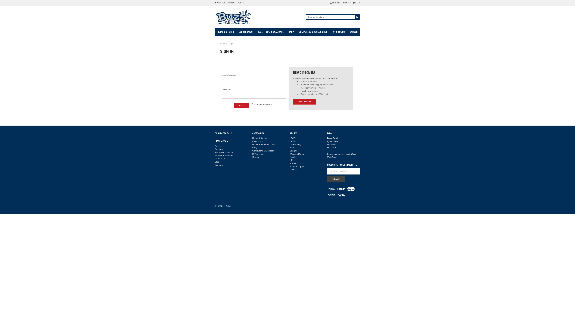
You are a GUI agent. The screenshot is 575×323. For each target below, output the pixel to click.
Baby (291, 32)
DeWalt (293, 141)
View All (293, 169)
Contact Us (220, 158)
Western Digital (297, 154)
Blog (217, 162)
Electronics (246, 32)
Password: (227, 89)
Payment (219, 149)
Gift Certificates (225, 3)
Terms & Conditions (224, 152)
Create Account (304, 101)
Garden (354, 32)
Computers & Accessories (313, 32)
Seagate (294, 151)
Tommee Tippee (297, 166)
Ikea (292, 147)
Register (346, 3)
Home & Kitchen (225, 32)
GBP (239, 3)
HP (291, 160)
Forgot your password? (263, 104)
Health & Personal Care (271, 32)
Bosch (293, 157)
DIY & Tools (338, 32)
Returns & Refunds (224, 155)
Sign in (335, 3)
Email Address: (229, 75)
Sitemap (219, 165)
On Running (295, 144)
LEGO (293, 138)
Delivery (219, 146)
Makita (293, 163)
